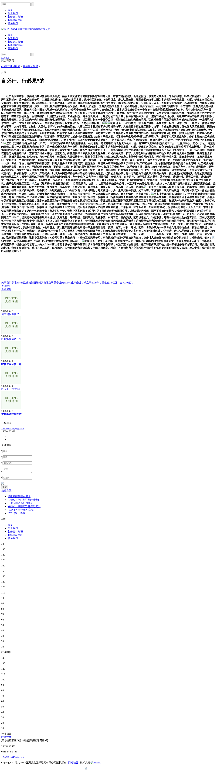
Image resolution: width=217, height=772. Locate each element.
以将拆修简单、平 (11, 339)
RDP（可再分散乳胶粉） (22, 509)
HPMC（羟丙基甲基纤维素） (24, 499)
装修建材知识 (15, 41)
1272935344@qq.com (12, 428)
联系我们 (13, 48)
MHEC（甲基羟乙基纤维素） (24, 506)
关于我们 (13, 38)
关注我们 (6, 286)
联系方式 (6, 737)
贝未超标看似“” (10, 314)
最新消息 (6, 289)
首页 (10, 35)
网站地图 (73, 762)
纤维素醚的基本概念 (19, 496)
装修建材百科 (15, 45)
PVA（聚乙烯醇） (18, 513)
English (5, 57)
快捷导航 (6, 490)
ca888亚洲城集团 (10, 66)
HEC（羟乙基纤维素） (20, 503)
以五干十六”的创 (10, 389)
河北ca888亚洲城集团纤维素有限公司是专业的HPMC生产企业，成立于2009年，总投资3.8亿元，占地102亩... (72, 282)
